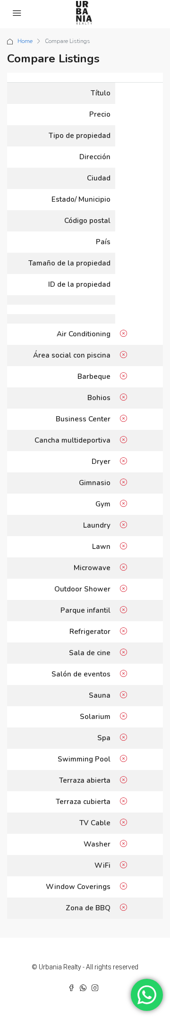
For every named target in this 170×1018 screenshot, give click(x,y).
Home (25, 41)
